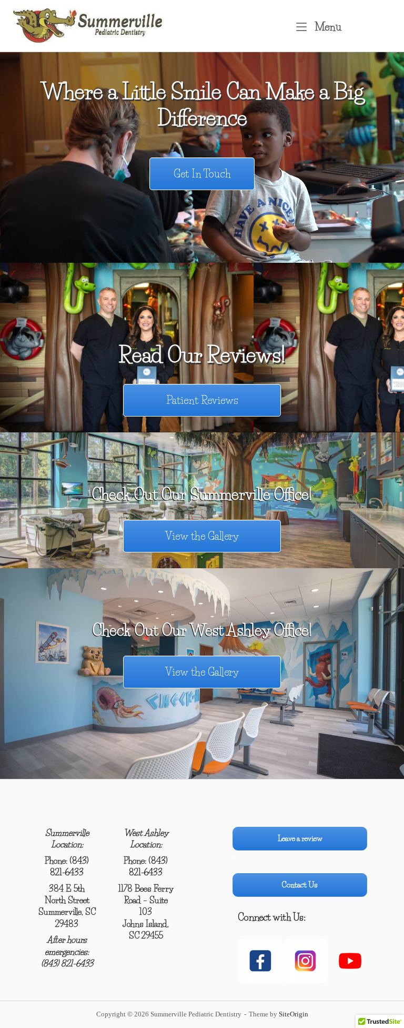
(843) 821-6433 (67, 963)
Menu (326, 26)
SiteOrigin (293, 1014)
